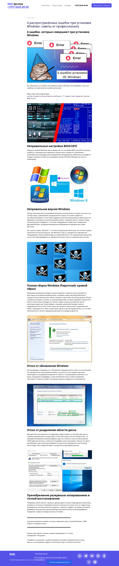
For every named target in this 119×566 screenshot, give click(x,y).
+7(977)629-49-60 (81, 5)
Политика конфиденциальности (59, 562)
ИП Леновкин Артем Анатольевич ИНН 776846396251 (50, 559)
